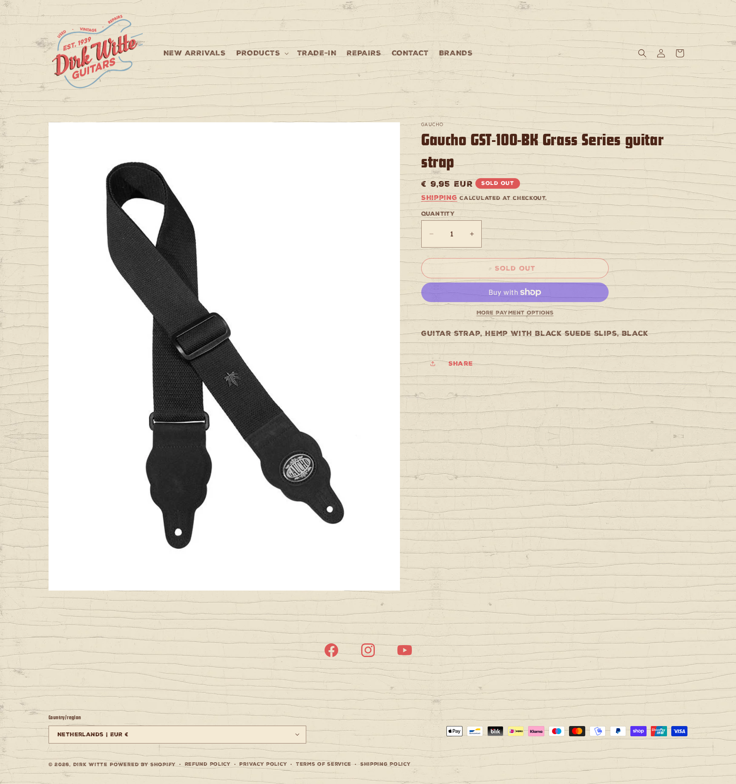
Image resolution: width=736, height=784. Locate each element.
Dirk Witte (90, 764)
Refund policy (208, 764)
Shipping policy (385, 764)
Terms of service (323, 764)
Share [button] (460, 363)
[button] (261, 53)
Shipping (439, 197)
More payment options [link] (515, 312)
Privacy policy (263, 764)
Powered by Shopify (143, 764)
